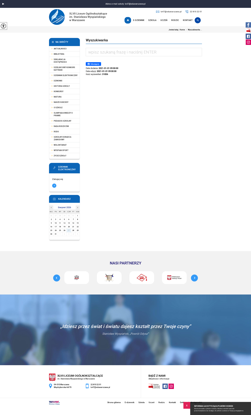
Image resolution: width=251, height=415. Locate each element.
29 (78, 230)
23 (51, 230)
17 (56, 227)
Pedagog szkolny (62, 121)
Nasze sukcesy (61, 102)
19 (64, 227)
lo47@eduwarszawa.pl (171, 11)
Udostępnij (94, 64)
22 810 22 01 (196, 11)
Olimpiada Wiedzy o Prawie (63, 114)
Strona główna (128, 20)
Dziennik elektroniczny (66, 75)
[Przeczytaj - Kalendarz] (68, 200)
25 (60, 230)
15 (78, 223)
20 (69, 227)
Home (182, 30)
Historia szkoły (62, 86)
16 (51, 227)
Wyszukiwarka (97, 40)
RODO (56, 132)
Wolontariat (60, 145)
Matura (57, 97)
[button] (3, 4)
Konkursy (58, 91)
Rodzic (175, 20)
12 (64, 223)
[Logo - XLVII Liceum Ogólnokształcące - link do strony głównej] (78, 17)
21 (73, 227)
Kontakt (188, 20)
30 (51, 234)
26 (64, 230)
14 (73, 223)
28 (73, 230)
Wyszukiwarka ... (194, 30)
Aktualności (60, 49)
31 (56, 234)
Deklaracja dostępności (60, 60)
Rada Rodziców (61, 126)
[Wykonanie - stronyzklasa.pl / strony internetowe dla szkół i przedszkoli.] (54, 403)
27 (69, 230)
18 (60, 227)
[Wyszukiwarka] (198, 20)
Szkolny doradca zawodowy (62, 138)
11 (60, 223)
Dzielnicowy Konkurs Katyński (64, 68)
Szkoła (152, 20)
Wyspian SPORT (61, 150)
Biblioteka (59, 54)
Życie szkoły (60, 156)
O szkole (58, 107)
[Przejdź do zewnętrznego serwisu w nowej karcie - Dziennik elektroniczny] (68, 168)
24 (56, 230)
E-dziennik (138, 20)
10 (56, 223)
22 (78, 227)
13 (69, 223)
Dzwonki (58, 81)
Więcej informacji (54, 186)
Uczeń (163, 20)
